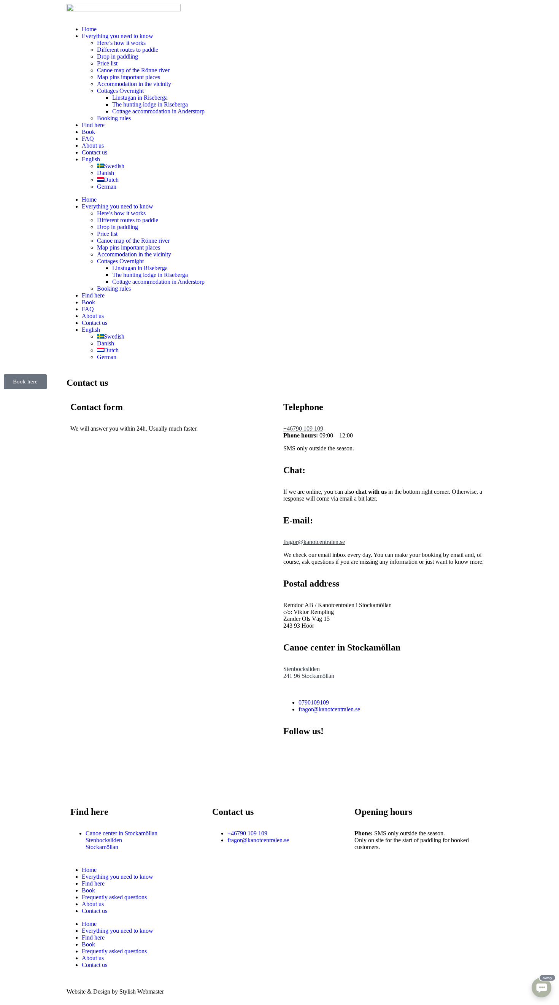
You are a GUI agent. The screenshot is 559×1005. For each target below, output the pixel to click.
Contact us (94, 152)
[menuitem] (91, 159)
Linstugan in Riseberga (140, 97)
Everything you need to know (117, 36)
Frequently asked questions (114, 897)
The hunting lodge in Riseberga (150, 104)
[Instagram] (313, 752)
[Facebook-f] (292, 752)
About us (93, 145)
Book (88, 132)
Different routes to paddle (127, 49)
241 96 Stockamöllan (308, 676)
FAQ (88, 138)
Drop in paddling (117, 56)
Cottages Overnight (120, 90)
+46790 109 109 (303, 428)
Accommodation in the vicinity (134, 84)
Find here (93, 125)
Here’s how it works (121, 43)
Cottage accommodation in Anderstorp (158, 111)
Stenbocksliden (301, 669)
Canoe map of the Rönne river (133, 70)
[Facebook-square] (76, 784)
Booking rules (114, 118)
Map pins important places (128, 77)
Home (89, 29)
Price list (107, 63)
